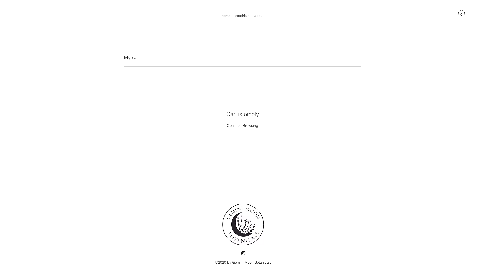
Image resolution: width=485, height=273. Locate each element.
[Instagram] (243, 253)
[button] (461, 13)
